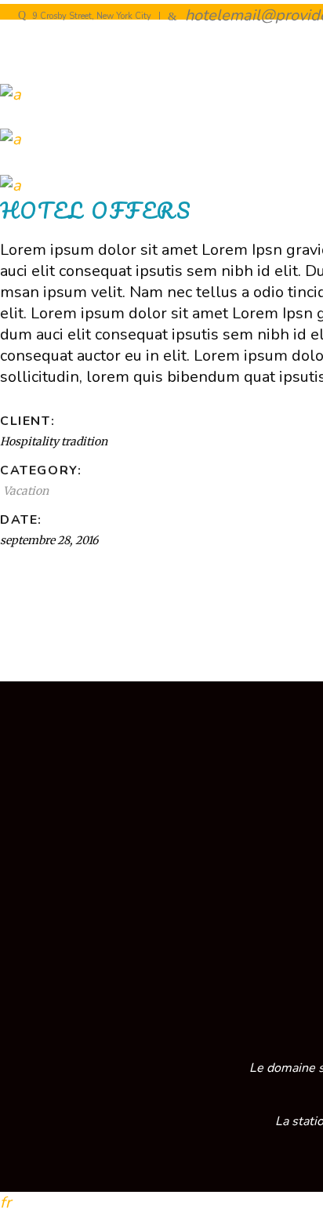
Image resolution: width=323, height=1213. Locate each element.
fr (5, 1202)
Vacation (26, 491)
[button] (161, 1202)
